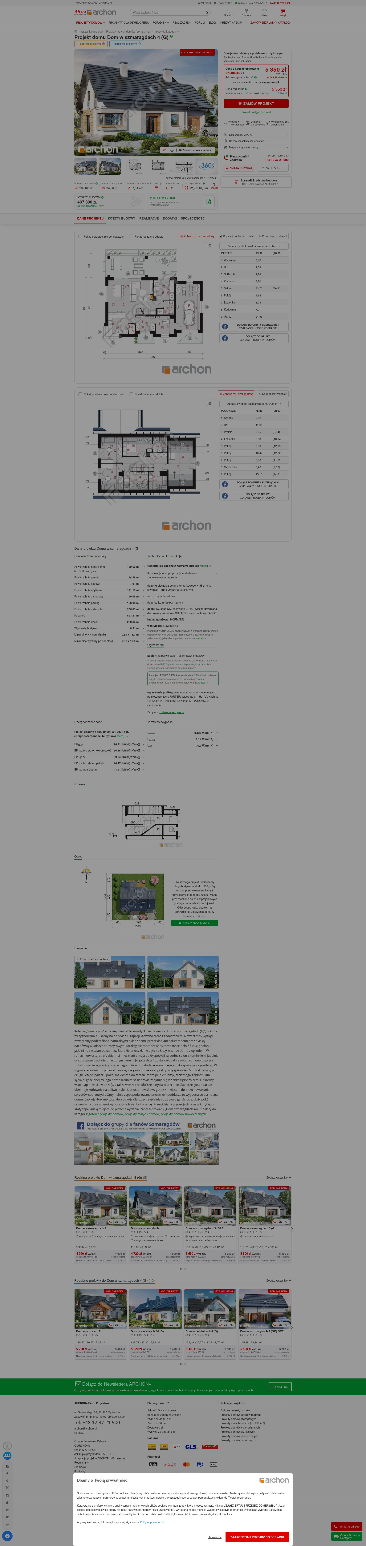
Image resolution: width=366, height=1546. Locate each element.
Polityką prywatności (152, 1522)
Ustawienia (215, 1537)
